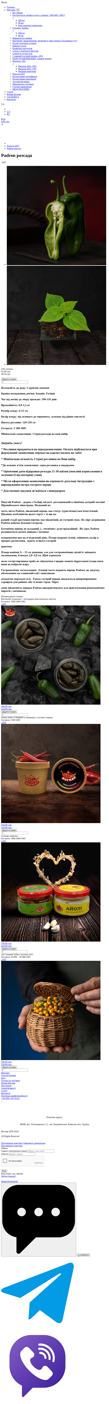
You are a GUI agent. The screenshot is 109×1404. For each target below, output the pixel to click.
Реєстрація (6, 1085)
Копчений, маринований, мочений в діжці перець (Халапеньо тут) (44, 41)
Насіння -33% (19, 62)
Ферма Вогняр (14, 94)
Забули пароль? (8, 1176)
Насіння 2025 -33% (27, 69)
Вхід (3, 1078)
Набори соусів (19, 46)
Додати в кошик (9, 379)
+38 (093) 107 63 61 (10, 1098)
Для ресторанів (8, 1075)
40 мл (21, 23)
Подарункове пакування (24, 79)
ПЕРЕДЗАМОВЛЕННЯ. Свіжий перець (32, 58)
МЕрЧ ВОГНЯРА (21, 89)
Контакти (11, 99)
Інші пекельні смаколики (30, 25)
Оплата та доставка (10, 1080)
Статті (4, 1091)
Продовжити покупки (12, 1143)
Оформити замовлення (34, 1143)
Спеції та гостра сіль (22, 53)
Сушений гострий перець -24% (27, 56)
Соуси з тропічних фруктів (25, 51)
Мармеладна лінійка (22, 38)
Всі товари (17, 12)
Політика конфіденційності (14, 1096)
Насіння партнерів (27, 71)
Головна (11, 7)
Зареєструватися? (9, 1181)
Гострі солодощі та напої (24, 43)
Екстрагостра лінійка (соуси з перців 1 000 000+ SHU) (38, 16)
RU (8, 114)
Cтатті (10, 92)
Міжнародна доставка (23, 84)
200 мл (21, 20)
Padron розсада (14, 148)
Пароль (4, 1154)
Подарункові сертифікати (24, 76)
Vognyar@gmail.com (54, 1109)
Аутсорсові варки (21, 81)
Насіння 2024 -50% (27, 66)
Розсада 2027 (18, 74)
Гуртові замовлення (22, 86)
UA (8, 111)
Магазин (11, 10)
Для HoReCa (13, 97)
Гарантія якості (8, 1088)
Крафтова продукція (22, 48)
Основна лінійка (20, 29)
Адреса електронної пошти (14, 1151)
